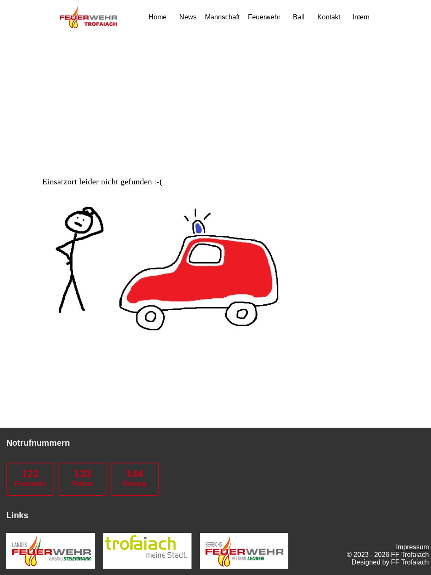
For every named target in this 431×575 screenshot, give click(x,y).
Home (158, 17)
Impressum (412, 547)
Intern (361, 17)
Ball (299, 17)
